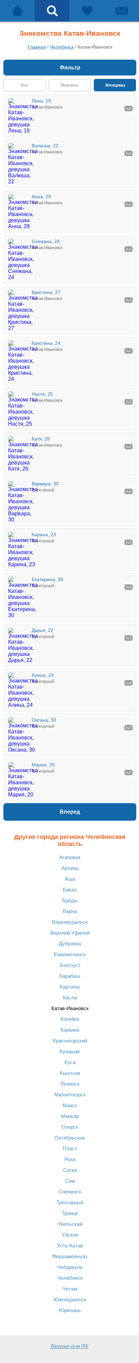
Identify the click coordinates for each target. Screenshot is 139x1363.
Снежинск (69, 1191)
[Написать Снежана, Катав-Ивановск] (128, 249)
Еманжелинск (70, 954)
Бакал (70, 889)
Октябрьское (70, 1138)
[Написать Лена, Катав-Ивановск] (128, 108)
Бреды (70, 900)
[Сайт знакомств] (17, 11)
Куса (70, 1062)
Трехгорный (69, 1202)
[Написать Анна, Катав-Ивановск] (128, 204)
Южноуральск (70, 1299)
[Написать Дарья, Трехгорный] (128, 638)
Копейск (69, 1019)
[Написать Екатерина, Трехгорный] (128, 587)
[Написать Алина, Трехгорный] (128, 683)
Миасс (70, 1105)
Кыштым (70, 1073)
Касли (70, 997)
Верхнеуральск (70, 922)
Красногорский (70, 1040)
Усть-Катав (70, 1245)
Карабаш (69, 976)
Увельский (70, 1224)
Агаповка (69, 857)
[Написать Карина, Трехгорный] (128, 542)
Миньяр (70, 1116)
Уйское (70, 1235)
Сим (70, 1181)
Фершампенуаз (69, 1256)
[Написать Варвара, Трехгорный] (128, 491)
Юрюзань (70, 1310)
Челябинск (70, 1278)
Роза (69, 1159)
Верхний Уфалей (70, 933)
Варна (70, 911)
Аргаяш (70, 868)
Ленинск (70, 1084)
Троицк (70, 1213)
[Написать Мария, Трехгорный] (128, 772)
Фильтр (70, 67)
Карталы (70, 987)
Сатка (70, 1170)
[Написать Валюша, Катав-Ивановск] (128, 153)
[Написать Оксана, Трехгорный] (128, 728)
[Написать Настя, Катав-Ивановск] (128, 402)
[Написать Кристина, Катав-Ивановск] (128, 300)
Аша (70, 879)
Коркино (69, 1030)
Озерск (69, 1127)
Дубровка (70, 943)
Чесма (69, 1289)
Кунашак (70, 1051)
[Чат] (121, 11)
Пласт (70, 1148)
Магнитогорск (70, 1094)
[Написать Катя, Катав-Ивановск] (128, 447)
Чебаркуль (70, 1267)
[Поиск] (52, 11)
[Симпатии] (87, 11)
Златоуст (70, 965)
